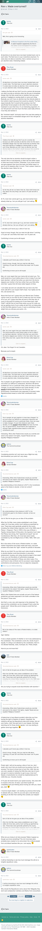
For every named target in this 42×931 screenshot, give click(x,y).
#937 (39, 741)
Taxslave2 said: (7, 186)
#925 (39, 215)
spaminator (10, 849)
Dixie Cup (10, 357)
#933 (39, 579)
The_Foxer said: (7, 136)
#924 (39, 182)
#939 (39, 857)
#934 (39, 622)
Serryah (4, 9)
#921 (39, 29)
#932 (39, 504)
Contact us (5, 917)
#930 (39, 451)
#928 (39, 365)
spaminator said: (8, 879)
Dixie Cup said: (7, 413)
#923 (39, 132)
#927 (39, 323)
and (12, 566)
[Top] (39, 917)
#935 (39, 662)
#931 (39, 470)
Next (27, 896)
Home (35, 917)
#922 (39, 75)
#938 (39, 811)
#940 (39, 876)
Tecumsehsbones (13, 207)
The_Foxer (10, 67)
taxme (9, 21)
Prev (14, 896)
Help (31, 917)
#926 (39, 252)
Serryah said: (7, 32)
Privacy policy (24, 917)
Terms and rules (14, 917)
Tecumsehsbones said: (10, 256)
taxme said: (6, 78)
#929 (39, 410)
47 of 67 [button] (21, 896)
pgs (8, 655)
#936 (39, 700)
